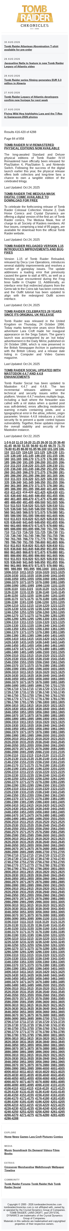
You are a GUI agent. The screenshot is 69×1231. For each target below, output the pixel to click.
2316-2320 (42, 788)
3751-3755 (27, 1028)
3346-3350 (11, 961)
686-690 (15, 529)
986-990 (16, 569)
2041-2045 (58, 742)
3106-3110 (11, 922)
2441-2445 (58, 808)
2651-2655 (27, 845)
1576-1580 (42, 665)
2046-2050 (11, 745)
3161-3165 (58, 928)
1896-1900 (42, 718)
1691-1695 (27, 685)
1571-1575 (27, 665)
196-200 (40, 462)
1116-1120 (42, 589)
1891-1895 (27, 718)
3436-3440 (42, 975)
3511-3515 (27, 988)
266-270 (28, 472)
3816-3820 (42, 1038)
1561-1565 (58, 662)
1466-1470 (11, 648)
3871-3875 (27, 1048)
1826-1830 (11, 708)
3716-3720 (42, 1021)
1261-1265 (58, 612)
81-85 (16, 449)
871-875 (40, 552)
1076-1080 (42, 582)
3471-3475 (27, 981)
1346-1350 (11, 628)
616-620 (27, 519)
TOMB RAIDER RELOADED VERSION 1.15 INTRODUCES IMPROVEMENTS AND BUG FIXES (33, 249)
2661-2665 (58, 845)
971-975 (40, 565)
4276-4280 (42, 1115)
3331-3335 (27, 958)
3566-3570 (11, 998)
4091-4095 (27, 1085)
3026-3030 (11, 908)
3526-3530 (11, 991)
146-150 (40, 455)
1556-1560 (42, 662)
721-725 (40, 532)
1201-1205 (58, 602)
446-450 (40, 495)
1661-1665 (58, 678)
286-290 (15, 475)
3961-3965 (58, 1061)
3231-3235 (27, 942)
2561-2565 (58, 828)
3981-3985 (58, 1065)
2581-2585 (58, 832)
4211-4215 (27, 1105)
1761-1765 (58, 695)
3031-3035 (27, 908)
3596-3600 (42, 1001)
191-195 (28, 462)
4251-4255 (27, 1111)
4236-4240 (42, 1108)
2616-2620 (42, 838)
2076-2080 (42, 748)
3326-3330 (11, 958)
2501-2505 (58, 818)
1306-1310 (11, 622)
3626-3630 (11, 1008)
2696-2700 (42, 852)
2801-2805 (58, 868)
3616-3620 (42, 1005)
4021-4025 (58, 1071)
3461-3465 (58, 978)
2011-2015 (27, 738)
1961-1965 (58, 728)
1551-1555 (27, 662)
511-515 (15, 505)
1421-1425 (58, 638)
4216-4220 (42, 1105)
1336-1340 (42, 625)
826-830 (52, 545)
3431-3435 (27, 975)
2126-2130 (11, 758)
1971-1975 (27, 732)
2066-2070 (11, 748)
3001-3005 (58, 902)
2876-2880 (42, 882)
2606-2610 (11, 838)
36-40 (61, 442)
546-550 (40, 509)
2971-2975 (27, 898)
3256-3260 (42, 945)
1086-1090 (11, 585)
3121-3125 (58, 922)
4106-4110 (11, 1088)
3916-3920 (42, 1055)
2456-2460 (42, 812)
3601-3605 (58, 1001)
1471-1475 (27, 648)
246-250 (40, 469)
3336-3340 (42, 958)
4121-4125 (58, 1088)
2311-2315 (27, 788)
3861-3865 (58, 1045)
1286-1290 (11, 618)
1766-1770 (11, 698)
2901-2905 (58, 885)
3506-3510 (11, 988)
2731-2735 (27, 858)
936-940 (15, 562)
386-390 (15, 489)
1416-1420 (42, 638)
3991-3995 (27, 1068)
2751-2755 (27, 862)
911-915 (15, 559)
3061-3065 (58, 912)
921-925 (40, 559)
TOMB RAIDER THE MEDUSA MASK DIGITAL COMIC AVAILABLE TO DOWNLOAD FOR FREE (29, 197)
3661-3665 (58, 1011)
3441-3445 (58, 975)
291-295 (28, 475)
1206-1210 (11, 605)
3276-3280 (42, 948)
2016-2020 (42, 738)
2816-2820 (42, 872)
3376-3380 (42, 965)
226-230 (52, 465)
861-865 (15, 552)
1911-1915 (27, 722)
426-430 (52, 492)
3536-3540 (42, 991)
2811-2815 (27, 872)
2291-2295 (27, 785)
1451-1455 (27, 645)
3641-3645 (58, 1008)
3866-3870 (11, 1048)
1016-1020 (42, 572)
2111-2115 (26, 755)
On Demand (35, 1150)
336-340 (15, 482)
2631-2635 (27, 842)
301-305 (52, 475)
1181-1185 (58, 599)
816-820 (27, 545)
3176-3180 (42, 932)
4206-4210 (11, 1105)
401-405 (52, 489)
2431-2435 (27, 808)
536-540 (15, 509)
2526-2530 (11, 825)
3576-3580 (42, 998)
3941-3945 (58, 1058)
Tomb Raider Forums (17, 1183)
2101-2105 (58, 752)
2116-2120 (42, 755)
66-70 (52, 445)
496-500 (40, 502)
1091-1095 (27, 585)
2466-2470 (11, 815)
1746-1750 (11, 695)
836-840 (15, 549)
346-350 (40, 482)
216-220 (27, 465)
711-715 (15, 532)
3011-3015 (27, 905)
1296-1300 (42, 618)
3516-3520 (42, 988)
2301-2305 (58, 785)
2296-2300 (42, 785)
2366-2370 (11, 798)
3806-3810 (11, 1038)
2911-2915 (27, 888)
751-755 (52, 535)
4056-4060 (42, 1078)
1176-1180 (42, 599)
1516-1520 (42, 655)
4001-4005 (58, 1068)
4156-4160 (42, 1095)
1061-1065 (58, 579)
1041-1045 (58, 575)
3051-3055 (27, 912)
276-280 (52, 472)
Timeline (9, 1170)
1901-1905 (58, 718)
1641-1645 (58, 675)
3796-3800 (42, 1035)
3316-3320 (42, 955)
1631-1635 (27, 675)
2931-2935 (27, 892)
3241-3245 (58, 942)
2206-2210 (11, 772)
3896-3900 (42, 1051)
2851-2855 (27, 878)
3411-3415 (27, 971)
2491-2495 (27, 818)
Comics (58, 1136)
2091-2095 (27, 752)
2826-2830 (11, 875)
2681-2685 (58, 848)
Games (24, 1136)
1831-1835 (27, 708)
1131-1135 (27, 592)
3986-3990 (11, 1068)
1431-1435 (27, 642)
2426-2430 (11, 808)
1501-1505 (58, 652)
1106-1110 (11, 589)
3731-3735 (27, 1025)
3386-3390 (11, 968)
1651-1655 (27, 678)
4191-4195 (27, 1101)
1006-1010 (11, 572)
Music (8, 1150)
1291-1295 (27, 618)
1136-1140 (42, 592)
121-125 (39, 452)
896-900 (40, 555)
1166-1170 (11, 599)
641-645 (28, 522)
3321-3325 (58, 955)
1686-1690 (11, 685)
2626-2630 (11, 842)
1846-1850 (11, 712)
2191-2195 (27, 768)
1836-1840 (42, 708)
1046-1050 (11, 579)
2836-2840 (42, 875)
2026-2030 (11, 742)
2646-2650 (11, 845)
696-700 (40, 529)
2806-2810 (11, 872)
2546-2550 (11, 828)
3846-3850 (11, 1045)
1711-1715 (27, 688)
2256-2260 (42, 778)
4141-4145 (58, 1091)
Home (8, 1136)
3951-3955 (27, 1061)
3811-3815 (27, 1038)
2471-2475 (27, 815)
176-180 (52, 459)
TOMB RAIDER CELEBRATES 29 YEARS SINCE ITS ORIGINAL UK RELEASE (33, 313)
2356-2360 (42, 795)
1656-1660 (42, 678)
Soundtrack (20, 1150)
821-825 (40, 545)
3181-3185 (58, 932)
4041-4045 (58, 1075)
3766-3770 (11, 1031)
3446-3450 (11, 978)
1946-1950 (11, 728)
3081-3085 (58, 915)
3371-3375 (27, 965)
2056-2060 (42, 745)
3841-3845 (58, 1041)
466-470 (28, 499)
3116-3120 (42, 922)
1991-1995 (27, 735)
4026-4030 (11, 1075)
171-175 (40, 459)
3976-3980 (42, 1065)
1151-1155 (27, 595)
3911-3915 (27, 1055)
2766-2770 (11, 865)
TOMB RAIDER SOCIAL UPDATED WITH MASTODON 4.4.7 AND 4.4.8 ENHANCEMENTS (32, 374)
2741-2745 (58, 858)
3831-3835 (27, 1041)
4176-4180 (42, 1098)
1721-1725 (58, 688)
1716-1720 (42, 688)
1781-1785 (58, 698)
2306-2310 (11, 788)
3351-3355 (27, 961)
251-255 (52, 469)
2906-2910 (11, 888)
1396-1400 (42, 635)
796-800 (40, 542)
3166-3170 (11, 932)
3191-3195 (27, 935)
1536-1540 (42, 658)
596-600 (40, 515)
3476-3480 (42, 981)
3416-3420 (42, 971)
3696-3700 (42, 1018)
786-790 (15, 542)
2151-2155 (27, 762)
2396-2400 (42, 802)
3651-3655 (27, 1011)
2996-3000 (42, 902)
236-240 (15, 469)
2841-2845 (58, 875)
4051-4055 (27, 1078)
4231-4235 (27, 1108)
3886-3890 (11, 1051)
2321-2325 (58, 788)
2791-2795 (27, 868)
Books (8, 1153)
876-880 (52, 552)
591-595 (28, 515)
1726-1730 (11, 692)
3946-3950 (11, 1061)
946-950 (40, 562)
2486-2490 (11, 818)
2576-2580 (42, 832)
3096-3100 (42, 918)
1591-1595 (27, 668)
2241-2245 (58, 775)
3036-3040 (42, 908)
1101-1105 (58, 585)
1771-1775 (27, 698)
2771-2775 (27, 865)
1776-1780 (42, 698)
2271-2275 (27, 782)
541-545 (28, 509)
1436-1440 (42, 642)
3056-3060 (42, 912)
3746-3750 (11, 1028)
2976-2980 (42, 898)
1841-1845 (58, 708)
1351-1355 (27, 628)
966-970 (28, 565)
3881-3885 (58, 1048)
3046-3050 (11, 912)
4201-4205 (58, 1101)
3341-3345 (58, 958)
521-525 (40, 505)
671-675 (40, 525)
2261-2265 (58, 778)
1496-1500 (42, 652)
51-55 (25, 445)
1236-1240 (42, 609)
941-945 (28, 562)
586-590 (15, 515)
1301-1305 (58, 618)
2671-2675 (27, 848)
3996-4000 (42, 1068)
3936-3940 (42, 1058)
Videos (47, 1150)
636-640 (15, 522)
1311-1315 (27, 622)
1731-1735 (27, 692)
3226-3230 (11, 942)
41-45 (8, 445)
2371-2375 (27, 798)
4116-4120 (42, 1088)
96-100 (42, 449)
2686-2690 (11, 852)
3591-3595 (27, 1001)
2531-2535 (27, 825)
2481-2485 (58, 815)
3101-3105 (58, 918)
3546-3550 (11, 995)
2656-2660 (42, 845)
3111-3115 (26, 922)
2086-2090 (11, 752)
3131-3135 (27, 925)
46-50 (17, 445)
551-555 (52, 509)
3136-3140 (42, 925)
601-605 (52, 515)
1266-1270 (11, 615)
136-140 (15, 455)
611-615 (15, 519)
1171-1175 (27, 599)
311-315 (15, 479)
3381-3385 (58, 965)
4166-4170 (11, 1098)
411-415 (15, 492)
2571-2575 (27, 832)
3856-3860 (42, 1045)
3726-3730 (11, 1025)
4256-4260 (42, 1111)
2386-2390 (11, 802)
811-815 (15, 545)
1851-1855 (27, 712)
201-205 (52, 462)
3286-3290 (11, 951)
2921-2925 (58, 888)
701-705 (52, 529)
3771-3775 (27, 1031)
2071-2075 (27, 748)
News (15, 1136)
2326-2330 (11, 792)
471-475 (40, 499)
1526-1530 (11, 658)
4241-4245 (58, 1108)
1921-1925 (58, 722)
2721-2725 (58, 855)
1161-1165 (58, 595)
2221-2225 (58, 772)
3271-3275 (27, 948)
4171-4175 (27, 1098)
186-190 (15, 462)
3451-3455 (27, 978)
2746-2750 (11, 862)
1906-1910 (11, 722)
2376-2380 (42, 798)
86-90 (24, 449)
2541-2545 (58, 825)
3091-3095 (27, 918)
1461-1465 (58, 645)
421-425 (40, 492)
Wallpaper (58, 1167)
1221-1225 (58, 605)
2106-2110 (11, 755)
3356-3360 (42, 961)
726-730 (52, 532)
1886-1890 (11, 718)
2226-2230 (11, 775)
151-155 (52, 455)
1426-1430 (11, 642)
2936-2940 (42, 892)
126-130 (52, 452)
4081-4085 (58, 1081)
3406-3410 (11, 971)
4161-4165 (58, 1095)
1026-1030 (11, 575)
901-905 (52, 555)
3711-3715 (27, 1021)
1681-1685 (58, 682)
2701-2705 (58, 852)
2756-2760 (42, 862)
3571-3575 (27, 998)
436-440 (15, 495)
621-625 (40, 519)
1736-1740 (42, 692)
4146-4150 (11, 1095)
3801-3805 (58, 1035)
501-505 (52, 502)
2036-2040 (42, 742)
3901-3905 (58, 1051)
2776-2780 (42, 865)
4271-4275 (27, 1115)
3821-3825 (58, 1038)
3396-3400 (42, 968)
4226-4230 (11, 1108)
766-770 (28, 539)
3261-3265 (58, 945)
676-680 (52, 525)
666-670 (28, 525)
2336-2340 (42, 792)
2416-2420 (42, 805)
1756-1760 (42, 695)
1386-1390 (11, 635)
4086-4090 (11, 1085)
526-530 (52, 505)
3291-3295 (27, 951)
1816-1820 (42, 705)
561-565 (15, 512)
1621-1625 (58, 672)
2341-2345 (58, 792)
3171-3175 (27, 932)
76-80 (8, 449)
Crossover (10, 1167)
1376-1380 (42, 632)
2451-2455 (27, 812)
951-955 (52, 562)
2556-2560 (42, 828)
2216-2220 (42, 772)
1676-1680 (42, 682)
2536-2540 (42, 825)
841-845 (28, 549)
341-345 (28, 482)
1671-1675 (27, 682)
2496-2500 (42, 818)
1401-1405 (58, 635)
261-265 (15, 472)
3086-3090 (11, 918)
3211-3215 (27, 938)
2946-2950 (11, 895)
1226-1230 (11, 609)
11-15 (19, 442)
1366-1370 (11, 632)
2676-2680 (42, 848)
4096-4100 (42, 1085)
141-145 (28, 455)
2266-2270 (11, 782)
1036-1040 (42, 575)
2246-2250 (11, 778)
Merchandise (26, 1167)
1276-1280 (42, 615)
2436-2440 (42, 808)
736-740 (15, 535)
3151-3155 (27, 928)
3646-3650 (11, 1011)
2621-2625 (58, 838)
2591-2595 (27, 835)
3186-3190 (11, 935)
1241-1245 (58, 609)
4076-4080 (42, 1081)
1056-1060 (42, 579)
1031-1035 (27, 575)
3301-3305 (58, 951)
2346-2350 (11, 795)
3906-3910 (11, 1055)
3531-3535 (27, 991)
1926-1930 (11, 725)
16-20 (27, 442)
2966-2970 (11, 898)
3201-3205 (58, 935)
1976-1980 (42, 732)
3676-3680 (42, 1015)
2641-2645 (58, 842)
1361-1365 (58, 628)
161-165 (15, 459)
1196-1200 (42, 602)
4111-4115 (26, 1088)
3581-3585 (58, 998)
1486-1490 (11, 652)
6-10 (12, 442)
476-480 (52, 499)
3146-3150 (11, 928)
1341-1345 (58, 625)
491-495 (28, 502)
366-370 (28, 485)
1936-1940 (42, 725)
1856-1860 (42, 712)
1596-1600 (42, 668)
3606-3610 (11, 1005)
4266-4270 (11, 1115)
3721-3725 (58, 1021)
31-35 (52, 442)
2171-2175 (27, 765)
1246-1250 (11, 612)
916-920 (27, 559)
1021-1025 (58, 572)
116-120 (27, 452)
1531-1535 (27, 658)
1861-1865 (58, 712)
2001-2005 (58, 735)
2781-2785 (58, 865)
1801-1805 (58, 702)
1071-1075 (27, 582)
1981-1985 (58, 732)
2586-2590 (11, 835)
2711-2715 (27, 855)
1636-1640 (42, 675)
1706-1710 (11, 688)
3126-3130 (11, 925)
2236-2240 (42, 775)
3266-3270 (11, 948)
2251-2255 (27, 778)
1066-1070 (11, 582)
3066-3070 (11, 915)
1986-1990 (11, 735)
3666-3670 (11, 1015)
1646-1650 (11, 678)
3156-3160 (42, 928)
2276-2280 (42, 782)
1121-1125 (58, 589)
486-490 (15, 502)
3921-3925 (58, 1055)
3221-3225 (58, 938)
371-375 (40, 485)
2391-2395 (27, 802)
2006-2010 (11, 738)
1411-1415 (27, 638)
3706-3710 (11, 1021)
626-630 (52, 519)
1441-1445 (58, 642)
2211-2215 (27, 772)
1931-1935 (27, 725)
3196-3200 (42, 935)
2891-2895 (27, 885)
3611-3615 (27, 1005)
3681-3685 (58, 1015)
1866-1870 (11, 715)
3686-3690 (11, 1018)
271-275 (40, 472)
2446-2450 (11, 812)
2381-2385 (58, 798)
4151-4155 (27, 1095)
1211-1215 (27, 605)
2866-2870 (11, 882)
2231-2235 (27, 775)
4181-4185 (58, 1098)
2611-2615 (27, 838)
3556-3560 (42, 995)
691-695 (28, 529)
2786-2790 (11, 868)
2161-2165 (58, 762)
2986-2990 (11, 902)
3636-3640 (42, 1008)
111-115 (15, 452)
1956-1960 (42, 728)
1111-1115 (26, 589)
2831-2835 (27, 875)
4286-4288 (11, 1118)
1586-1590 (11, 668)
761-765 (15, 539)
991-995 (29, 569)
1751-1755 (27, 695)
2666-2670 (11, 848)
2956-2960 (42, 895)
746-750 (40, 535)
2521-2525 (58, 822)
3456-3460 (42, 978)
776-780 (52, 539)
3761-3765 (58, 1028)
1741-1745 (58, 692)
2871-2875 (27, 882)
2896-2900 (42, 885)
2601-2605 (58, 835)
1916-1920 (42, 722)
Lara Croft (35, 1136)
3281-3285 (58, 948)
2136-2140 (42, 758)
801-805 (52, 542)
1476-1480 (42, 648)
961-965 (15, 565)
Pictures (48, 1136)
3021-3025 (58, 905)
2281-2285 (58, 782)
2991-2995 (27, 902)
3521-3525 (58, 988)
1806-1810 (11, 705)
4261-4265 (58, 1111)
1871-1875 (27, 715)
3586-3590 (11, 1001)
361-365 (15, 485)
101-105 (52, 449)
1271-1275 (27, 615)
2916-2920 (42, 888)
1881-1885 (58, 715)
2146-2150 (11, 762)
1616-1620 (42, 672)
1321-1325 (58, 622)
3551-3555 (27, 995)
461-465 (15, 499)
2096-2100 (42, 752)
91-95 (33, 449)
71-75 (61, 445)
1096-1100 (42, 585)
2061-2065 (58, 745)
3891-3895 (27, 1051)
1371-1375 (27, 632)
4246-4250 (11, 1111)
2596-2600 (42, 835)
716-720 (27, 532)
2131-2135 (27, 758)
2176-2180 (42, 765)
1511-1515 (27, 655)
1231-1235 (27, 609)
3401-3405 (58, 968)
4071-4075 (27, 1081)
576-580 (52, 512)
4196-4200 (42, 1101)
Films (56, 1150)
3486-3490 (11, 985)
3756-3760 (42, 1028)
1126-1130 (11, 592)
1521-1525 (58, 655)
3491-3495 (27, 985)
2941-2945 (58, 892)
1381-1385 (58, 632)
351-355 (52, 482)
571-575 (40, 512)
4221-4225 (58, 1105)
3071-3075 (27, 915)
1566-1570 (11, 665)
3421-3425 (58, 971)
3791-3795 (27, 1035)
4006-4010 (11, 1071)
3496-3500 (42, 985)
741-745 (28, 535)
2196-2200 (42, 768)
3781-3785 (58, 1031)
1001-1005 (58, 569)
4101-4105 (58, 1085)
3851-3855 (27, 1045)
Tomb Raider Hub (42, 1183)
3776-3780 (42, 1031)
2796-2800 (42, 868)
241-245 (28, 469)
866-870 (28, 552)
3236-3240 (42, 942)
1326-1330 (11, 625)
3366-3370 (11, 965)
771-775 (40, 539)
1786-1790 (11, 702)
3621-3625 (58, 1005)
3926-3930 (11, 1058)
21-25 (36, 442)
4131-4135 (27, 1091)
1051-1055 (27, 579)
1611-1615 (27, 672)
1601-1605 (58, 668)
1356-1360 (42, 628)
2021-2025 (58, 738)
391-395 (28, 489)
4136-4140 (42, 1091)
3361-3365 (58, 961)
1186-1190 (11, 602)
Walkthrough (43, 1167)
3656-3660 (42, 1011)
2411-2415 (27, 805)
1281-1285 (58, 615)
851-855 (52, 549)
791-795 (28, 542)
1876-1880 (42, 715)
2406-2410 (11, 805)
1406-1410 (11, 638)
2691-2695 (27, 852)
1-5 (6, 442)
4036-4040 (42, 1075)
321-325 (40, 479)
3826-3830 (11, 1041)
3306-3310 (11, 955)
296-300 (40, 475)
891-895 (28, 555)
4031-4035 (27, 1075)
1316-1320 (42, 622)
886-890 (15, 555)
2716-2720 (42, 855)
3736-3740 (42, 1025)
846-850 (40, 549)
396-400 (40, 489)
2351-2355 (27, 795)
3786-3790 (11, 1035)
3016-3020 (42, 905)
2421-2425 (58, 805)
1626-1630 (11, 675)
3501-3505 (58, 985)
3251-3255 (27, 945)
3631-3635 (27, 1008)
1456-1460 (42, 645)
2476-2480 (42, 815)
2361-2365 (58, 795)
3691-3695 (27, 1018)
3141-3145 (58, 925)
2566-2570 (11, 832)
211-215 (15, 465)
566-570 (28, 512)
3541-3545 (58, 991)
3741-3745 (58, 1025)
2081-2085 (58, 748)
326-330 (52, 479)
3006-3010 (11, 905)
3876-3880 (42, 1048)
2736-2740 (42, 858)
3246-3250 (11, 945)
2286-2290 (11, 785)
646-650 (40, 522)
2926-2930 (11, 892)
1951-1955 (27, 728)
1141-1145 (58, 592)
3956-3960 (42, 1061)
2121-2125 (58, 755)
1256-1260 (42, 612)
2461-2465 (58, 812)
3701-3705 (58, 1018)
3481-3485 (58, 981)
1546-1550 (11, 662)
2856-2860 (42, 878)
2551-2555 (27, 828)
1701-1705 (58, 685)
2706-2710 (11, 855)
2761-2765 (58, 862)
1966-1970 (11, 732)
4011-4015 (27, 1071)
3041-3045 (58, 908)
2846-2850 (11, 878)
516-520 (27, 505)
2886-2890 (11, 885)
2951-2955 (27, 895)
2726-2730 (11, 858)
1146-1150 (11, 595)
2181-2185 (58, 765)
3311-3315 (27, 955)
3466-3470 (11, 981)
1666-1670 (11, 682)
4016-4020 (42, 1071)
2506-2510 (11, 822)
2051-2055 (27, 745)
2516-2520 (42, 822)
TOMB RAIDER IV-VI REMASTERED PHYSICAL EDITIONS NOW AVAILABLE (32, 146)
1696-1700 (42, 685)
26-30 (44, 442)
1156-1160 (42, 595)
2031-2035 (27, 742)
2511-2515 (27, 822)
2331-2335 (27, 792)
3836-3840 (42, 1041)
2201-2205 (58, 768)
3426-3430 (11, 975)
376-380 (52, 485)
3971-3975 (27, 1065)
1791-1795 (27, 702)
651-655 (52, 522)
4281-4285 (58, 1115)
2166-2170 (11, 765)
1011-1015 (27, 572)
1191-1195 (26, 602)
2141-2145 (58, 758)
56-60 (34, 445)
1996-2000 (42, 735)
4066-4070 (11, 1081)
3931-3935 (27, 1058)
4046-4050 (11, 1078)
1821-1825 (58, 705)
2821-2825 (58, 872)
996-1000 (42, 569)
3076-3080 (42, 915)
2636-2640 (42, 842)
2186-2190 (11, 768)
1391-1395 (27, 635)
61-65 (43, 445)
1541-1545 (58, 658)
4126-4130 (11, 1091)
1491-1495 (27, 652)
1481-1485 (58, 648)
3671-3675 (27, 1015)
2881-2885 (58, 882)
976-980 (52, 565)
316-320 (27, 479)
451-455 (52, 495)
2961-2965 (58, 895)
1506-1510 (11, 655)
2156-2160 (42, 762)
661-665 (15, 525)
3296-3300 (42, 951)
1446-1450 (11, 645)
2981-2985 (58, 898)
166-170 (28, 459)
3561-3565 (58, 995)
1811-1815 (27, 705)
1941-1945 (58, 725)
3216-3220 (42, 938)
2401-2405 (58, 802)
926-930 (52, 559)
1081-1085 (58, 582)
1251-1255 (27, 612)
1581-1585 (58, 665)
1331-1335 (27, 625)
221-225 (40, 465)
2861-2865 (58, 878)
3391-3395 (27, 968)
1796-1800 (42, 702)
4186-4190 (11, 1101)
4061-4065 (58, 1078)
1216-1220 (42, 605)
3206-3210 (11, 938)
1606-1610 (11, 672)
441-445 (28, 495)
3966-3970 (11, 1065)
